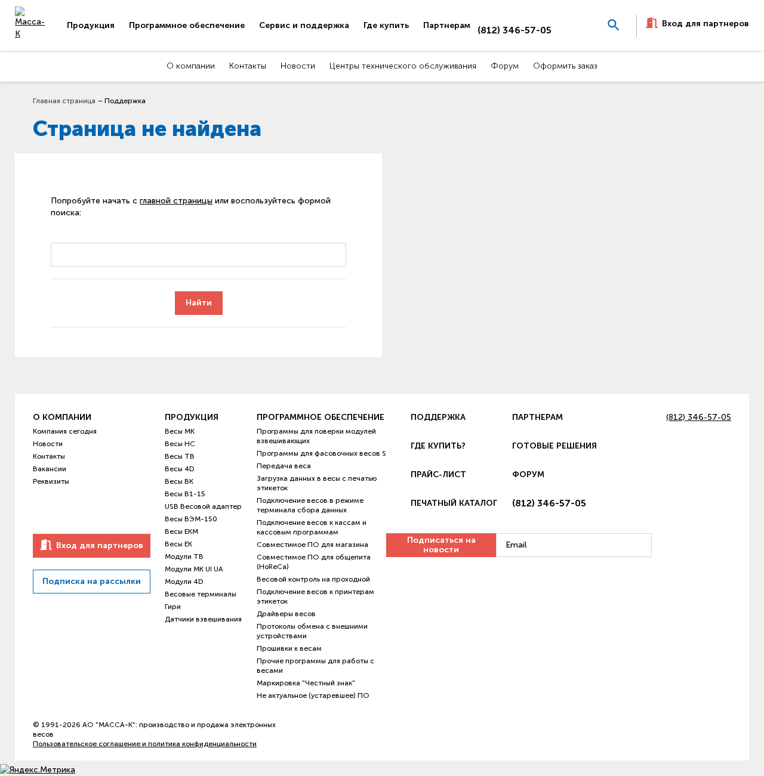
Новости (48, 444)
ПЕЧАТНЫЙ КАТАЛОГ (454, 503)
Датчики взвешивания (203, 619)
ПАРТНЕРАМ (537, 417)
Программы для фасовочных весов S (321, 453)
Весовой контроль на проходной (313, 579)
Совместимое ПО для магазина (312, 544)
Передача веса (284, 466)
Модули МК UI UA (194, 569)
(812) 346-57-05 (515, 30)
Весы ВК (179, 481)
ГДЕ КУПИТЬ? (438, 446)
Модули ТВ (184, 556)
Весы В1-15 (185, 494)
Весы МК (180, 431)
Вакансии (49, 469)
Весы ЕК (178, 544)
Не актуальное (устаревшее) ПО (313, 695)
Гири (173, 606)
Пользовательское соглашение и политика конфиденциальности (145, 744)
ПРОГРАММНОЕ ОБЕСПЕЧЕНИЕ (320, 417)
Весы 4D (180, 469)
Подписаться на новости (441, 545)
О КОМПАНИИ (62, 417)
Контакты (49, 456)
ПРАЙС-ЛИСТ (438, 474)
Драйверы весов (286, 614)
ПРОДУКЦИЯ (191, 417)
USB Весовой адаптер (203, 506)
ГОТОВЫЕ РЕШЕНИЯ (554, 446)
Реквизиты (51, 481)
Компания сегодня (65, 431)
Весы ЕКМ (181, 531)
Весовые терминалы (200, 594)
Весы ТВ (180, 456)
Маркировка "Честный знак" (306, 683)
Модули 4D (184, 581)
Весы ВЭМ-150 (191, 519)
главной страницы (176, 201)
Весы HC (180, 444)
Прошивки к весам (289, 648)
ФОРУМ (528, 474)
